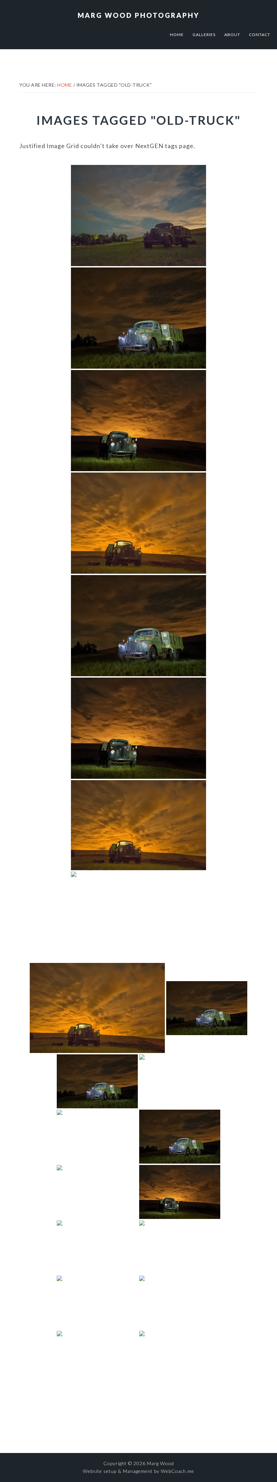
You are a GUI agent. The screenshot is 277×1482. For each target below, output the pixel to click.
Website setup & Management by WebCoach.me (138, 1471)
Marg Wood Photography (138, 15)
